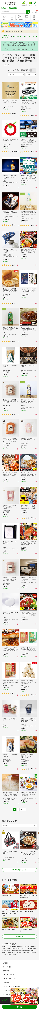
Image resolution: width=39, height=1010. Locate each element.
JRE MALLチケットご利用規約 (11, 986)
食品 (25, 36)
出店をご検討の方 (8, 990)
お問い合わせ (7, 971)
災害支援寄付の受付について (15, 31)
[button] (36, 847)
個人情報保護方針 (8, 994)
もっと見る (19, 936)
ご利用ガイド (7, 963)
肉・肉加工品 (33, 36)
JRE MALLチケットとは (9, 978)
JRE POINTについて (8, 975)
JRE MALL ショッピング (6, 36)
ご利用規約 (6, 982)
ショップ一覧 (7, 967)
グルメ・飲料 (17, 36)
